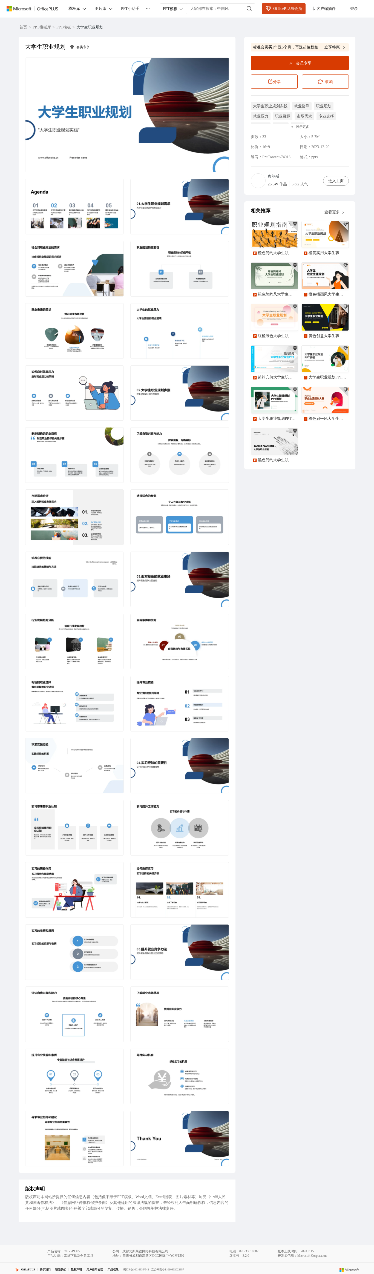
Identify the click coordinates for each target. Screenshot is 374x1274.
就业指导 (301, 106)
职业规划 (323, 106)
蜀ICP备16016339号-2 (136, 1269)
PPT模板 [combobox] (170, 9)
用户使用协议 (95, 1269)
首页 (23, 27)
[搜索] (249, 8)
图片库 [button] (100, 9)
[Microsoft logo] (349, 1269)
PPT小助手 (130, 9)
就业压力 (260, 116)
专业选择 (326, 116)
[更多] (147, 9)
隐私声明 (76, 1269)
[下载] (289, 239)
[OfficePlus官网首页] (36, 9)
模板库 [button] (74, 9)
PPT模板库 (42, 27)
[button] (127, 115)
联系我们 (60, 1269)
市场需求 (304, 116)
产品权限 (113, 1269)
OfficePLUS (28, 1269)
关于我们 (45, 1269)
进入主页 (336, 181)
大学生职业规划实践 (270, 106)
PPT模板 (63, 27)
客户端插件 (326, 9)
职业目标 (282, 116)
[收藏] (276, 239)
